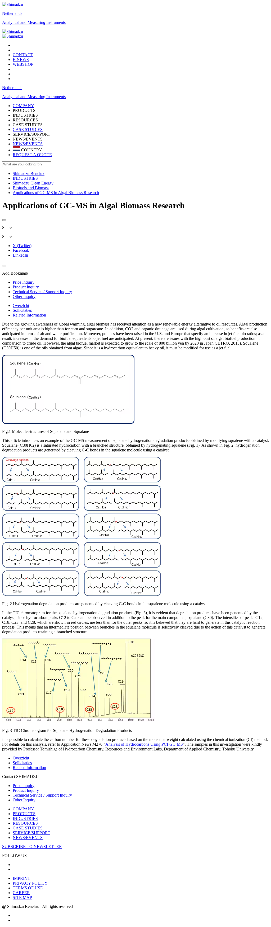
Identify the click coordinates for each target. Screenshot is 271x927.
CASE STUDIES (28, 129)
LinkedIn (20, 255)
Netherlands (12, 13)
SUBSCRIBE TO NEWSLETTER (32, 846)
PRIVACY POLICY (30, 883)
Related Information (29, 315)
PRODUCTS (24, 813)
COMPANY (23, 809)
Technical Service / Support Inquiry (42, 795)
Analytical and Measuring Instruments (34, 22)
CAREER (21, 892)
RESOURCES (25, 823)
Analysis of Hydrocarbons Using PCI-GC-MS (144, 744)
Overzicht (21, 305)
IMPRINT (21, 878)
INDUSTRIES (25, 818)
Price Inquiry (23, 785)
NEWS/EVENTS (28, 144)
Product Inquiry (26, 790)
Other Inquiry (24, 800)
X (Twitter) (22, 245)
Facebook (21, 250)
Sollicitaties (22, 310)
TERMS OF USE (28, 888)
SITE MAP (22, 897)
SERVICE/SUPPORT (31, 833)
